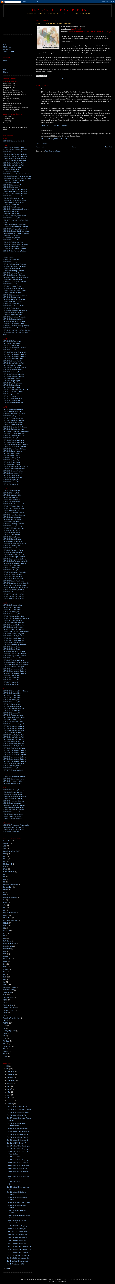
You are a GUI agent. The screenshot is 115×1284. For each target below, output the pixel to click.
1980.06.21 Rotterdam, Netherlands (14, 796)
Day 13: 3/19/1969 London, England (18, 1202)
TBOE (5, 1000)
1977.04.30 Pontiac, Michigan (13, 715)
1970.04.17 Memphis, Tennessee (14, 299)
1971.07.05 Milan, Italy (10, 350)
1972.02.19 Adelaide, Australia (13, 409)
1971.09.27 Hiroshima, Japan (12, 383)
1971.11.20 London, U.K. (11, 396)
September (11, 1080)
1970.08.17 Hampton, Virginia (13, 312)
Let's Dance (7, 941)
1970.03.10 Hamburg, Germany (13, 271)
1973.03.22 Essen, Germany (12, 526)
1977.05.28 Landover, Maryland (13, 728)
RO (4, 979)
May (9, 1092)
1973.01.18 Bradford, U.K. (11, 499)
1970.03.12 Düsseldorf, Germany (14, 275)
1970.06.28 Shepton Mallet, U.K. (14, 306)
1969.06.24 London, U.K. (11, 211)
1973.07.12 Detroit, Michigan (12, 574)
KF (4, 936)
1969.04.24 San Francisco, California (15, 189)
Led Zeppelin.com (9, 45)
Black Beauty (7, 47)
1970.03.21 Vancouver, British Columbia (16, 277)
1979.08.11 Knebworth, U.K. (12, 783)
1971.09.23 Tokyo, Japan (11, 378)
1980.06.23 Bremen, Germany (13, 799)
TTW (5, 1026)
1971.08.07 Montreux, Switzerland (14, 352)
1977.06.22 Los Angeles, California (14, 752)
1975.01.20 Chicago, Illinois (12, 607)
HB (4, 907)
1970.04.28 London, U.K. (11, 304)
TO (4, 1015)
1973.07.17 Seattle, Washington (13, 581)
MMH (5, 954)
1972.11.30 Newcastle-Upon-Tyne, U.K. (16, 466)
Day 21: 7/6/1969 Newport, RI (16, 1143)
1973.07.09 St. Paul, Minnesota (13, 570)
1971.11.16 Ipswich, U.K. (11, 394)
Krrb (4, 70)
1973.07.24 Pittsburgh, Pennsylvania (15, 592)
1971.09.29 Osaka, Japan (11, 387)
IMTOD (5, 925)
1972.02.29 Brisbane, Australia (13, 418)
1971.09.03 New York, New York (13, 363)
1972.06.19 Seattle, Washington (13, 442)
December (11, 1071)
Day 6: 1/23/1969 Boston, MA (16, 1243)
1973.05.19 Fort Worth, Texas (13, 550)
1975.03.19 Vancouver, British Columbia (16, 662)
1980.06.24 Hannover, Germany (13, 801)
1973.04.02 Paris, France (11, 537)
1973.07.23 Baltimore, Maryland (13, 590)
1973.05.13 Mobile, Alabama (12, 541)
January (10, 1104)
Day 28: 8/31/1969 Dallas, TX (16, 1115)
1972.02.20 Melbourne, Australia (13, 411)
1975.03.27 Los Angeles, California (14, 673)
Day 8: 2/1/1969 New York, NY (17, 1234)
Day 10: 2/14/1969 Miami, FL (16, 1229)
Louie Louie (7, 948)
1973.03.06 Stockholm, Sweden (13, 513)
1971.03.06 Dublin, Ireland (11, 343)
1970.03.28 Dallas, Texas (11, 284)
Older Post (108, 147)
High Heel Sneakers (9, 913)
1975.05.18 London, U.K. (11, 678)
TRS (4, 1020)
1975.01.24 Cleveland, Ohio (12, 614)
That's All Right (8, 1005)
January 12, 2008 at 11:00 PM (54, 125)
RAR (4, 977)
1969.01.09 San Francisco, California (15, 150)
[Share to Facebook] (43, 76)
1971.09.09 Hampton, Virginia (13, 370)
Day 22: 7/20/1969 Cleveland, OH (18, 1140)
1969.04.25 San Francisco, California (15, 191)
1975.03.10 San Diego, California (14, 651)
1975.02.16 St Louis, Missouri (13, 642)
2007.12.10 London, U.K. (11, 832)
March (10, 1098)
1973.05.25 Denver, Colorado (12, 552)
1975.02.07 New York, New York (13, 629)
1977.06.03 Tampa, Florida (12, 733)
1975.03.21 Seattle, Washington (13, 667)
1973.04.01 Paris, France (11, 535)
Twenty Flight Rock (9, 1031)
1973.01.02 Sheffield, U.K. (12, 491)
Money (5, 956)
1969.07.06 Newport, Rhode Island (14, 216)
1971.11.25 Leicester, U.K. (12, 400)
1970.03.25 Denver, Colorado (12, 279)
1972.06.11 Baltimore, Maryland (13, 429)
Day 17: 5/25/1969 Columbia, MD (18, 1166)
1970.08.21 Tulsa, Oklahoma (12, 315)
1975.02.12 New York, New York (13, 636)
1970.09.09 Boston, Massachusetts (15, 328)
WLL (4, 1049)
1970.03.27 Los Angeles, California (14, 282)
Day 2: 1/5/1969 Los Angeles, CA (18, 1258)
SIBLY (5, 984)
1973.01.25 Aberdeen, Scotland (13, 504)
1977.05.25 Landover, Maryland (13, 724)
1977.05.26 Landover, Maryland (13, 726)
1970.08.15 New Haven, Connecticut (15, 310)
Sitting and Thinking (9, 987)
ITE (4, 933)
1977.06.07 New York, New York (13, 735)
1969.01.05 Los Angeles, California (14, 147)
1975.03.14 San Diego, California (14, 658)
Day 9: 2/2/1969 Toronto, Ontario (17, 1232)
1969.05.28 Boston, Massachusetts (15, 200)
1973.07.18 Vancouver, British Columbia (16, 583)
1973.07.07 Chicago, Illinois (12, 568)
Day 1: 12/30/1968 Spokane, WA (17, 1261)
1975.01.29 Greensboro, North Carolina (16, 618)
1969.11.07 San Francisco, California (15, 251)
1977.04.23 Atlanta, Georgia (12, 706)
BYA (4, 866)
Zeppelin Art (7, 49)
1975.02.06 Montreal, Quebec (13, 627)
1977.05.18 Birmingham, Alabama (14, 717)
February (11, 1101)
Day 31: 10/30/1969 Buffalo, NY (17, 1106)
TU (4, 1028)
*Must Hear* (7, 841)
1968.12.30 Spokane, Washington (14, 141)
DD (4, 882)
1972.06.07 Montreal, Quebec (13, 425)
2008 (7, 1069)
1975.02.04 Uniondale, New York (13, 625)
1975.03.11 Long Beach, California (14, 653)
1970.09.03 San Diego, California (14, 321)
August (9, 1083)
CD (4, 877)
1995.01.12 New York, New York (13, 829)
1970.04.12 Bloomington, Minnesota (15, 295)
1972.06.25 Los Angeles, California (14, 447)
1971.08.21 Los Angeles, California (14, 354)
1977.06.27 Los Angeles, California (14, 761)
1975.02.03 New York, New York (13, 623)
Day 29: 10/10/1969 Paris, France (18, 1112)
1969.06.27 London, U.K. (11, 213)
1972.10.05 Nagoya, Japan (12, 460)
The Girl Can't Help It (10, 1008)
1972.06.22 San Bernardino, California (15, 444)
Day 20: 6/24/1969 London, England (18, 1149)
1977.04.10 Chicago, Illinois (12, 700)
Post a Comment (41, 144)
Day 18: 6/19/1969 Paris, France (17, 1157)
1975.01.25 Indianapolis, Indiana (13, 616)
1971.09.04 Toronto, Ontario (12, 365)
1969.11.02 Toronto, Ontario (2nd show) (16, 244)
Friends (5, 889)
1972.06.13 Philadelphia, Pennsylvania (16, 431)
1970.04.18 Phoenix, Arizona (12, 301)
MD (4, 951)
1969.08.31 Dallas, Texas (11, 235)
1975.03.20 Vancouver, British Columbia (16, 664)
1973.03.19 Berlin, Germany (12, 521)
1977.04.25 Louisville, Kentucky (13, 708)
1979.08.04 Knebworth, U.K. (12, 781)
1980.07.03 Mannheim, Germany (14, 814)
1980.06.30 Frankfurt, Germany (13, 810)
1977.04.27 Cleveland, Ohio (12, 711)
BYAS (5, 869)
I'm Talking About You (10, 920)
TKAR (67, 78)
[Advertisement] (16, 28)
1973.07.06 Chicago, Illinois (12, 565)
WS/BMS (72, 78)
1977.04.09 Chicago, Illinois (12, 697)
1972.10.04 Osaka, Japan (11, 458)
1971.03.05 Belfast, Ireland (12, 341)
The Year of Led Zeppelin (57, 10)
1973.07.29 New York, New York (13, 598)
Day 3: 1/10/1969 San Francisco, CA (19, 1252)
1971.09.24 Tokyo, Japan (11, 381)
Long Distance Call (9, 943)
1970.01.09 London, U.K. (11, 260)
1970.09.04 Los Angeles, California (14, 323)
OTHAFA (6, 969)
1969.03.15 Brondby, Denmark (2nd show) (17, 178)
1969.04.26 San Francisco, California (15, 194)
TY (4, 1036)
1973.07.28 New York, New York (13, 596)
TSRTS (5, 1023)
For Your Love (7, 887)
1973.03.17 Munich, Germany (13, 519)
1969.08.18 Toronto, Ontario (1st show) (16, 231)
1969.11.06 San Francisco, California (15, 249)
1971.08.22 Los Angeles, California (14, 356)
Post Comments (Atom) (53, 151)
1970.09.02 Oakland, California (13, 319)
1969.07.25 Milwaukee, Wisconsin (14, 224)
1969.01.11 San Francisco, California (15, 154)
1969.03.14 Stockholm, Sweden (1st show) (17, 174)
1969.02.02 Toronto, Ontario (12, 167)
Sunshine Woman (9, 997)
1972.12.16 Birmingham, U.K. (13, 477)
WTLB (5, 1054)
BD (4, 856)
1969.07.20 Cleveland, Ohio (12, 218)
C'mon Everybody (9, 872)
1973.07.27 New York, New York (13, 594)
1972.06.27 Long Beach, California (14, 449)
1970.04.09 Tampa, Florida (12, 293)
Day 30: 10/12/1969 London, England (19, 1109)
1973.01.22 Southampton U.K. (13, 502)
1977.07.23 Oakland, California (13, 768)
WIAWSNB (7, 1046)
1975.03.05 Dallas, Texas (11, 649)
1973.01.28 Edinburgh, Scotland (13, 508)
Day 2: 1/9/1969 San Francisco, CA (18, 1255)
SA (4, 982)
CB (4, 874)
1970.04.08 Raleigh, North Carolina (14, 290)
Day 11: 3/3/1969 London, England (18, 1226)
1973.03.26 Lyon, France (11, 530)
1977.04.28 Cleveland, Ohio (12, 713)
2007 (7, 1268)
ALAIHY (6, 843)
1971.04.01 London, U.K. (11, 345)
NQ (4, 964)
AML (4, 848)
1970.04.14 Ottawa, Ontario (12, 297)
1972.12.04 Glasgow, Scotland (13, 471)
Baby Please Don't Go (10, 851)
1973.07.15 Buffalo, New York (13, 579)
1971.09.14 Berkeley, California (13, 376)
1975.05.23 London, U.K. (11, 680)
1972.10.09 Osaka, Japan (11, 462)
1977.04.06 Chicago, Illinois (12, 693)
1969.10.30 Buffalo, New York (13, 242)
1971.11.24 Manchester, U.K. (12, 398)
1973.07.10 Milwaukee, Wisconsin (14, 572)
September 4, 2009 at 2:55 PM (54, 139)
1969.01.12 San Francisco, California (15, 156)
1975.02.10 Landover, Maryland (13, 634)
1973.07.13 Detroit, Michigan (12, 576)
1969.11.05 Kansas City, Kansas (14, 246)
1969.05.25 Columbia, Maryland (13, 198)
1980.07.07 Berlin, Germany (12, 818)
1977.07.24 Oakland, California (13, 770)
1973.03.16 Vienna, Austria (12, 517)
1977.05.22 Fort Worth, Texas (13, 722)
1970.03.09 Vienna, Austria (12, 268)
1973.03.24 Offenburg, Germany (13, 528)
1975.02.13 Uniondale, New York (13, 638)
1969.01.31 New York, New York (13, 163)
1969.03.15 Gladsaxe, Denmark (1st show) (17, 176)
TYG (4, 1038)
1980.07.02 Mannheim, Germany (14, 812)
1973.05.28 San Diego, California (14, 557)
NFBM (5, 961)
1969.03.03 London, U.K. (11, 172)
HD (4, 910)
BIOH (5, 861)
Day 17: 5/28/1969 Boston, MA (17, 1168)
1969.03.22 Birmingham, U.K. (13, 185)
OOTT (5, 967)
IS (4, 928)
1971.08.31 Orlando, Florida (12, 361)
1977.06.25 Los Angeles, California (14, 757)
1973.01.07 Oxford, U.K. (11, 493)
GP (4, 900)
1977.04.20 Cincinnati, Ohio (12, 704)
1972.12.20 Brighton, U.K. (11, 480)
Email (5, 60)
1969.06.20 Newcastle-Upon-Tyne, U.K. (16, 209)
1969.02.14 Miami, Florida (11, 169)
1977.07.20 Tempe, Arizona (12, 766)
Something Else (8, 990)
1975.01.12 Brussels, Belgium (13, 605)
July (9, 1086)
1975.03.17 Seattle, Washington (13, 660)
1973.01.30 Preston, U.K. (11, 510)
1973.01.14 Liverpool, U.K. (12, 495)
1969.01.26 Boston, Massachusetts (15, 161)
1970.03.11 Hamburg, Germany (13, 273)
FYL (4, 895)
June (9, 1089)
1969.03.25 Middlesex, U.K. (12, 187)
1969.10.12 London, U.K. (11, 240)
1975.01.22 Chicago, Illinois (12, 612)
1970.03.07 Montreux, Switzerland (14, 266)
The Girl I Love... (8, 1010)
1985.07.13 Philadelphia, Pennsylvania (16, 825)
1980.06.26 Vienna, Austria (12, 803)
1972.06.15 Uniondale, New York (13, 436)
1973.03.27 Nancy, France (11, 532)
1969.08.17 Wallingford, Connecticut (15, 229)
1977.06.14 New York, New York (13, 746)
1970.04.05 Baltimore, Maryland (13, 288)
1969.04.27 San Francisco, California (15, 196)
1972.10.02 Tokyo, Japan (11, 453)
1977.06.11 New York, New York (13, 741)
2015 (7, 1066)
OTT (4, 972)
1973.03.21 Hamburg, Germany (13, 524)
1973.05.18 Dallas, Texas (11, 548)
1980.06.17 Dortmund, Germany (13, 790)
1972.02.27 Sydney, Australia (12, 416)
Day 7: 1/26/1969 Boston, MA (16, 1240)
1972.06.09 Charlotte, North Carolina (15, 427)
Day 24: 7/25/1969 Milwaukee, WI (18, 1134)
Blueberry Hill (7, 864)
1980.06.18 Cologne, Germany (13, 792)
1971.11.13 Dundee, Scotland (12, 392)
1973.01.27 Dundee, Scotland (13, 506)
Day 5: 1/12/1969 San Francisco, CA (19, 1246)
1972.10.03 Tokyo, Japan (11, 455)
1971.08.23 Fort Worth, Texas (13, 359)
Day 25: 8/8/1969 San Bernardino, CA (19, 1131)
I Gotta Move (55, 78)
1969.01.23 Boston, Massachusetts (15, 158)
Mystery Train (7, 959)
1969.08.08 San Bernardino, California (15, 227)
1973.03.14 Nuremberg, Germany (14, 515)
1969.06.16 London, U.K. (11, 205)
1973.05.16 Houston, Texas (12, 546)
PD (4, 974)
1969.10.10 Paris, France (11, 238)
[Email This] (37, 76)
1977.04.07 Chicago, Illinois (12, 695)
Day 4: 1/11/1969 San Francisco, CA (19, 1249)
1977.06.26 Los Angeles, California (14, 759)
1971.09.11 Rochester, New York (13, 372)
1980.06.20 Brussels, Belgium (13, 794)
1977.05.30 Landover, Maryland (13, 730)
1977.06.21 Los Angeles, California (14, 750)
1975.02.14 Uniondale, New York (13, 640)
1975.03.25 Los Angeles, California (14, 671)
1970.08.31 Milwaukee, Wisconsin (14, 317)
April (9, 1095)
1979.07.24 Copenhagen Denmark (14, 779)
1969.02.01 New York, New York (13, 165)
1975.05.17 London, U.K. (11, 675)
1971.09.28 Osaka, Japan (11, 385)
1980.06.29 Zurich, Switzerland (13, 807)
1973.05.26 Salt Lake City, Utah (13, 554)
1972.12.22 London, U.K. (11, 482)
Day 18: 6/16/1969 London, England (18, 1160)
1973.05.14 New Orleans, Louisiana (14, 543)
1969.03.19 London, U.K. (11, 183)
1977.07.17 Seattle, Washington (13, 763)
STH (4, 995)
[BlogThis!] (39, 76)
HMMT (47, 78)
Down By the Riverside (10, 884)
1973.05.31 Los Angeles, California (14, 559)
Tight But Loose (8, 51)
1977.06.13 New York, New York (13, 744)
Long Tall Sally (8, 946)
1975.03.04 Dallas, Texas (11, 647)
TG (4, 1002)
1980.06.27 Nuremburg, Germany (14, 805)
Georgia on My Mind (10, 897)
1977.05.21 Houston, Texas (12, 719)
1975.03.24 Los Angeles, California (14, 669)
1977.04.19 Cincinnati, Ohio (12, 702)
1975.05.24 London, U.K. (11, 682)
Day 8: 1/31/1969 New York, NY (17, 1237)
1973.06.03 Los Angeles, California (14, 563)
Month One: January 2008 (15, 1264)
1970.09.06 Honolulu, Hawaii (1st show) (16, 326)
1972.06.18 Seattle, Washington (13, 440)
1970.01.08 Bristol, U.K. (11, 257)
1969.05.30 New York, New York (13, 202)
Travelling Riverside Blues (11, 1018)
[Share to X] (41, 76)
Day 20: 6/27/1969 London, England (18, 1146)
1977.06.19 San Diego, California (14, 748)
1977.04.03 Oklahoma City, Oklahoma (15, 691)
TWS (5, 1033)
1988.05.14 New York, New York (13, 827)
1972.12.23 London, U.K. (11, 484)
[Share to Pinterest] (45, 76)
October (10, 1077)
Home (74, 147)
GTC (4, 905)
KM (4, 938)
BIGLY (5, 859)
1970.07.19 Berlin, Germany (12, 308)
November (11, 1074)
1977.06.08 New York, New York (13, 737)
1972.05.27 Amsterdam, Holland (13, 420)
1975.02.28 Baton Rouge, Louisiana (15, 645)
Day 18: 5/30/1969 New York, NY (18, 1163)
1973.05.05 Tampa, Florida (12, 539)
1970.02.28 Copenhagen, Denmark (14, 264)
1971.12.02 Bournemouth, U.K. (13, 403)
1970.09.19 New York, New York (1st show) (17, 330)
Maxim (5, 72)
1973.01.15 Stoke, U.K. (11, 497)
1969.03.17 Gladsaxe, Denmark (13, 180)
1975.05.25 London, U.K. (11, 684)
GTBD (5, 902)
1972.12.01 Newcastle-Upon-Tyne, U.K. (16, 469)
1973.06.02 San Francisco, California (15, 561)
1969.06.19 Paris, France (11, 207)
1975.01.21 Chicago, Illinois (12, 609)
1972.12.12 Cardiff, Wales (11, 475)
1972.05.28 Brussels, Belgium (13, 422)
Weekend (6, 1041)
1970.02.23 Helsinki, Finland (12, 262)
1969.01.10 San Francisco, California (15, 152)
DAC (43, 78)
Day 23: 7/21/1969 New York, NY (18, 1137)
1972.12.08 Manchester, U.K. (12, 473)
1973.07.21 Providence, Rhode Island (15, 587)
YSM (5, 1056)
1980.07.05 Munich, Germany (13, 816)
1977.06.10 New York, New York (13, 739)
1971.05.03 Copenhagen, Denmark (14, 348)
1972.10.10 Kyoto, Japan (11, 464)
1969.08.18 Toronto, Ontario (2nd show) (16, 233)
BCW (5, 854)
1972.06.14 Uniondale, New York (13, 433)
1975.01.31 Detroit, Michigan (12, 620)
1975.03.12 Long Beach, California (14, 656)
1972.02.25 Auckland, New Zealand (14, 414)
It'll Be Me (6, 931)
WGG (5, 1043)
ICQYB (63, 78)
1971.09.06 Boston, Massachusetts (15, 367)
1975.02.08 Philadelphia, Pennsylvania (16, 631)
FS (4, 892)
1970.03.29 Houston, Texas (12, 286)
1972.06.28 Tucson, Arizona (12, 451)
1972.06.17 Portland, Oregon (12, 438)
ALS (4, 846)
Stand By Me (7, 992)
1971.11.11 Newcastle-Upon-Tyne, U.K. (16, 389)
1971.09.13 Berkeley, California (13, 374)
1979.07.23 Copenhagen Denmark (14, 777)
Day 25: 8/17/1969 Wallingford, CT (18, 1128)
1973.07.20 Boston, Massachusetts (15, 585)
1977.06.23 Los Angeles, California (14, 755)
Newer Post (40, 147)
